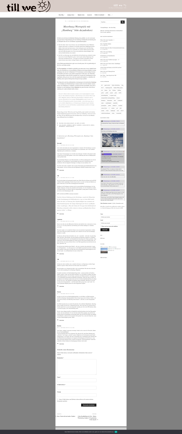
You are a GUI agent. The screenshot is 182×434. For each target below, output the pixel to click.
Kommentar (60, 358)
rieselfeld (120, 105)
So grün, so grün (80, 123)
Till (58, 176)
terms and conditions (113, 226)
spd (117, 108)
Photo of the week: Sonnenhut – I (107, 40)
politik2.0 (115, 105)
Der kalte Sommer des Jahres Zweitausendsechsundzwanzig (112, 47)
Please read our (110, 226)
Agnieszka (59, 219)
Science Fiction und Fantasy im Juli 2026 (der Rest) (110, 67)
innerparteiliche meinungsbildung (108, 98)
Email (101, 220)
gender (107, 92)
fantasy (106, 90)
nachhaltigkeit (108, 103)
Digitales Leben (81, 15)
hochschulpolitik (104, 95)
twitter (107, 110)
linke (115, 100)
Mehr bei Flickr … (104, 257)
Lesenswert (89, 15)
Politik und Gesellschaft (66, 123)
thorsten (59, 326)
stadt (120, 108)
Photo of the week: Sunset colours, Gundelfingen (110, 63)
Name (59, 377)
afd (102, 85)
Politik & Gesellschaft (99, 15)
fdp (110, 90)
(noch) (78, 77)
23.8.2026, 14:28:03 (115, 181)
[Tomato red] (111, 249)
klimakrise (103, 100)
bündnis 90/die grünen (118, 87)
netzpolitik (115, 103)
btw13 (102, 87)
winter (113, 113)
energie (69, 125)
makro (102, 103)
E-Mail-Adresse (61, 384)
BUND (67, 193)
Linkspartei (120, 100)
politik (109, 105)
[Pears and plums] (104, 247)
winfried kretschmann (105, 113)
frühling (119, 90)
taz (59, 268)
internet (118, 98)
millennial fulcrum (107, 154)
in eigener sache (113, 95)
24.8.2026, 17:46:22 (115, 121)
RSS (122, 208)
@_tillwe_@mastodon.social (117, 203)
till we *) (120, 5)
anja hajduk (62, 125)
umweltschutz (70, 126)
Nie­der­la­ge (93, 82)
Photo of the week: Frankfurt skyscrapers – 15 (109, 59)
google (111, 92)
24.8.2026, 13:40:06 (115, 166)
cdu (102, 90)
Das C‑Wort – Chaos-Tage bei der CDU (108, 75)
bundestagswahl (109, 87)
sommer (113, 108)
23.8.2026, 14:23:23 (115, 190)
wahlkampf (112, 110)
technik (102, 110)
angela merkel (107, 85)
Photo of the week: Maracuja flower (107, 71)
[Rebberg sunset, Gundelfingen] (104, 251)
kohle (92, 125)
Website (59, 392)
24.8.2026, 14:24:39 (115, 129)
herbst (120, 92)
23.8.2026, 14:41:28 (115, 174)
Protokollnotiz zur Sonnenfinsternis (107, 55)
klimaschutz (86, 125)
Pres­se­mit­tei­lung (62, 68)
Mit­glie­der (77, 87)
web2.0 (122, 110)
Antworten (61, 170)
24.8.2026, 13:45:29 (117, 154)
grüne (74, 125)
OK (116, 431)
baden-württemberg (116, 85)
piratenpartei (103, 105)
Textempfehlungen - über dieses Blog (107, 27)
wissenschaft (118, 113)
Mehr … (109, 15)
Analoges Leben (70, 15)
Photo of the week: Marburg (106, 51)
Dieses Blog (61, 15)
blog (122, 85)
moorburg (62, 126)
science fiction (104, 108)
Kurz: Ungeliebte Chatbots (105, 44)
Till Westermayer (83, 21)
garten (102, 92)
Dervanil (59, 143)
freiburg (114, 90)
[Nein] (180, 432)
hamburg (79, 125)
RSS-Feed (102, 238)
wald (118, 110)
